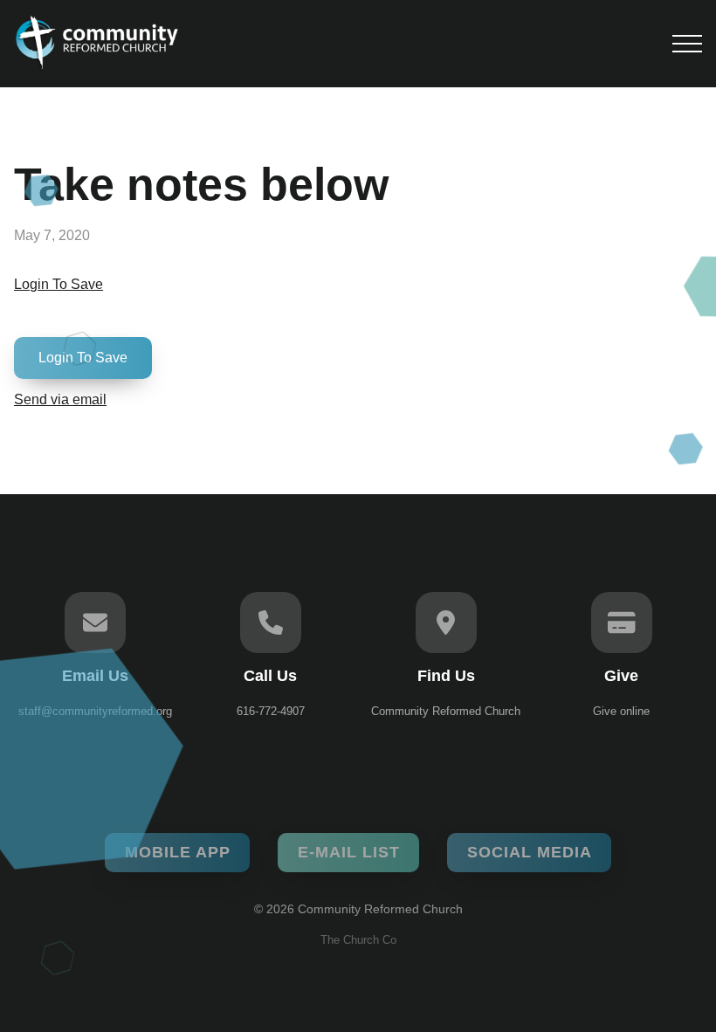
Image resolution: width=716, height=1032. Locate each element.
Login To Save (58, 284)
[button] (687, 43)
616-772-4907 (271, 711)
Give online (621, 711)
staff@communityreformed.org (95, 711)
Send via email (60, 399)
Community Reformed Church (445, 711)
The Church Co (358, 939)
